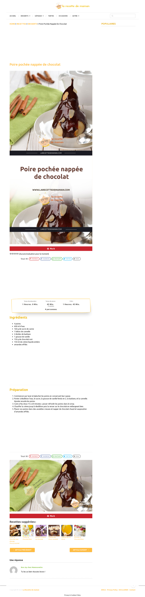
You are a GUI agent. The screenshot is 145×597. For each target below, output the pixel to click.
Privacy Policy (112, 590)
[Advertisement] (51, 45)
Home (12, 24)
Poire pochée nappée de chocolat (35, 64)
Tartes (51, 16)
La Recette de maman (31, 590)
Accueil (13, 16)
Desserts (24, 16)
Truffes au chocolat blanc (27, 538)
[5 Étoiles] (18, 254)
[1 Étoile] (10, 254)
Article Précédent (23, 550)
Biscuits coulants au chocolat (40, 538)
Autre (74, 16)
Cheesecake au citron (66, 538)
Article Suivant (80, 550)
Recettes (21, 24)
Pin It (52, 249)
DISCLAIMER (123, 590)
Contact (132, 590)
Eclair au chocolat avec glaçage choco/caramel (14, 540)
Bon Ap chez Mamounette (31, 567)
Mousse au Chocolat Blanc (79, 538)
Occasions (63, 16)
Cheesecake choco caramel (53, 538)
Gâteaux (38, 16)
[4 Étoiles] (16, 254)
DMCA (103, 590)
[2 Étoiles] (12, 254)
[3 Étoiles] (14, 254)
